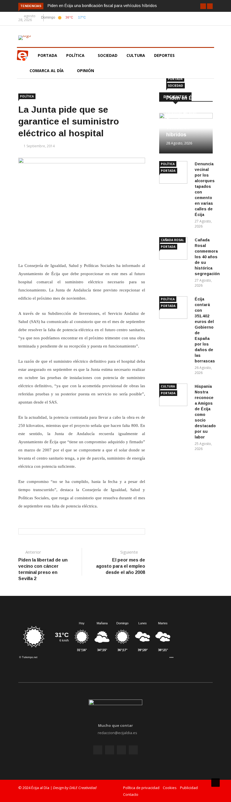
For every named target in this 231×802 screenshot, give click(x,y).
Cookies (170, 787)
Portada (47, 55)
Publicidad (189, 787)
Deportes (164, 55)
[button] (203, 6)
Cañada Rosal (172, 240)
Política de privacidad (141, 787)
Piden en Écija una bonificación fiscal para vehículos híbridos (102, 5)
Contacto (130, 794)
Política (76, 55)
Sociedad (107, 55)
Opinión (86, 70)
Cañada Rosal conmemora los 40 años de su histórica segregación (207, 257)
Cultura (135, 55)
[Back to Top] (215, 782)
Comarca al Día (47, 70)
